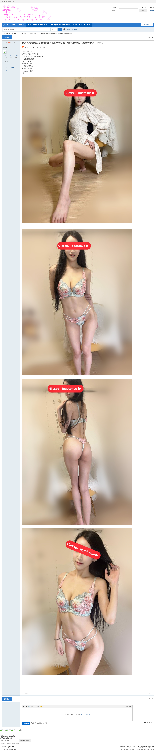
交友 (72, 29)
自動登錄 (143, 7)
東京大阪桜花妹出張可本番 (2, 33)
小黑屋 (134, 747)
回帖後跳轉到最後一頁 (40, 723)
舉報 (150, 693)
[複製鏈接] (100, 43)
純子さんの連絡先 (18, 25)
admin (5, 47)
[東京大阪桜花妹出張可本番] (26, 13)
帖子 (53, 29)
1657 (5, 55)
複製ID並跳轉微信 (25, 740)
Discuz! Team (12, 749)
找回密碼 (151, 7)
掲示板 (5, 25)
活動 (68, 29)
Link (32, 706)
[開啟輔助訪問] (151, 2)
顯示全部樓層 (41, 47)
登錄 (82, 714)
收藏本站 (11, 1)
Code (38, 706)
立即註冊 (151, 10)
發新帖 (6, 37)
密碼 (113, 10)
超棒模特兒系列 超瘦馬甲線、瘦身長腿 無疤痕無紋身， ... (57, 33)
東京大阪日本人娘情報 (19, 33)
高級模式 (128, 706)
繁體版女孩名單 (33, 33)
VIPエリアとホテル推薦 (81, 25)
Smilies (41, 706)
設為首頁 (5, 1)
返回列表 (150, 37)
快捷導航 (146, 25)
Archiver (122, 747)
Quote (35, 706)
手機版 (129, 747)
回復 (26, 693)
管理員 (6, 61)
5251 (16, 55)
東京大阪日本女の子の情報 (37, 25)
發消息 (8, 70)
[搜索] (60, 29)
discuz (76, 29)
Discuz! (11, 747)
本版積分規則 (148, 723)
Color (26, 706)
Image (29, 706)
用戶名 (114, 7)
